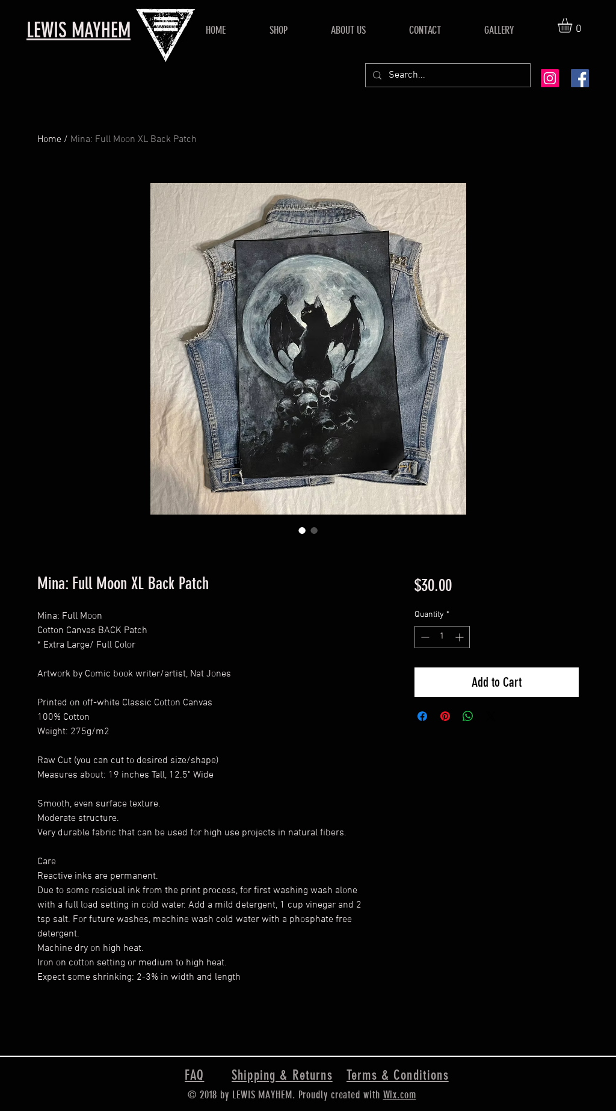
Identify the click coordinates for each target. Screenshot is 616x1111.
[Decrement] (423, 637)
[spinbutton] (442, 637)
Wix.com (399, 1094)
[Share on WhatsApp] (468, 716)
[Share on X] (491, 716)
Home (49, 140)
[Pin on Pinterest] (445, 716)
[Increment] (460, 637)
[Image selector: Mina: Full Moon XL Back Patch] (302, 530)
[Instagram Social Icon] (550, 78)
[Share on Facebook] (422, 716)
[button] (573, 25)
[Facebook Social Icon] (580, 78)
